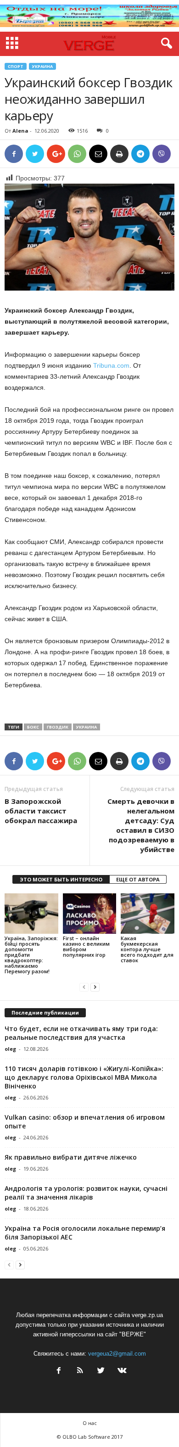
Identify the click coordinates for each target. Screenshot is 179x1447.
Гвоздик (57, 727)
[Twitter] (101, 1371)
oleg (10, 1048)
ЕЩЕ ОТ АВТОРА (138, 879)
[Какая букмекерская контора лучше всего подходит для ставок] (147, 913)
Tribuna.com (111, 365)
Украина (42, 66)
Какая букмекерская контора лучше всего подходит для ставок (147, 949)
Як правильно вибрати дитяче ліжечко (71, 1157)
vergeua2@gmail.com (117, 1353)
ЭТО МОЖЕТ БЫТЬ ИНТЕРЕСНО (61, 879)
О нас (90, 1422)
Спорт (15, 66)
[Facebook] (58, 1371)
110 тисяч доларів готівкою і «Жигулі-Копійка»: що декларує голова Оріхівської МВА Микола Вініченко (84, 1077)
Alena (20, 130)
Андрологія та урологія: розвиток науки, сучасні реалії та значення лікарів (86, 1192)
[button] (165, 44)
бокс (33, 727)
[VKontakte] (121, 1371)
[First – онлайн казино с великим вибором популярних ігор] (90, 913)
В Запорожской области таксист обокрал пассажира (41, 810)
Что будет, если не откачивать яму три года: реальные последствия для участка (81, 1033)
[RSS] (79, 1371)
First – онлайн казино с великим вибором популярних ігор (86, 946)
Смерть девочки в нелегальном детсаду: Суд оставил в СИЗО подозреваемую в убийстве (140, 825)
